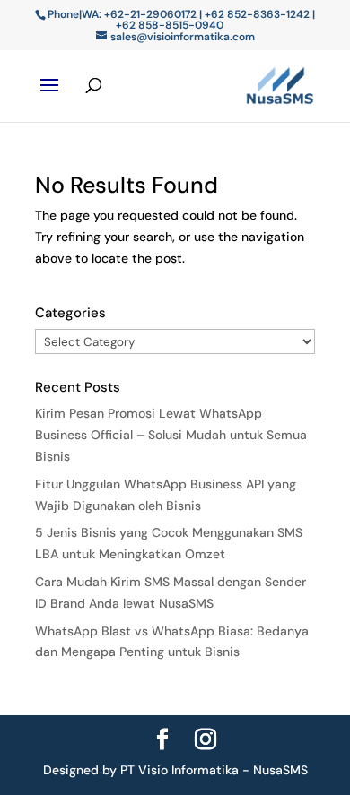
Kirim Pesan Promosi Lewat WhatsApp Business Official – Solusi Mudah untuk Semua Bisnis (171, 434)
